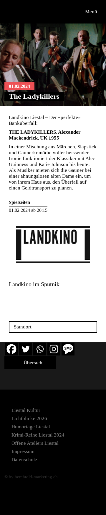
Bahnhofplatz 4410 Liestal (23, 297)
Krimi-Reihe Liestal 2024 (37, 435)
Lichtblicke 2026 (29, 418)
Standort (23, 327)
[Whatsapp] (39, 349)
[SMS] (68, 349)
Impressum (22, 451)
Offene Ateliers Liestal (35, 443)
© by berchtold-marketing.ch (31, 476)
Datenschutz (24, 459)
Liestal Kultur (25, 410)
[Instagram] (53, 349)
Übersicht (33, 362)
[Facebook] (11, 349)
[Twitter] (25, 349)
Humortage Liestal (30, 427)
